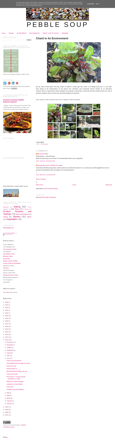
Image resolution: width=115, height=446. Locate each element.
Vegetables (11, 219)
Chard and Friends (12, 374)
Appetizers (6, 207)
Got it (97, 4)
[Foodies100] (7, 234)
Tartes (29, 217)
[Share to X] (40, 142)
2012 (7, 337)
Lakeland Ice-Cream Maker (14, 384)
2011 (6, 340)
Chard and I (9, 387)
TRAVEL (11, 33)
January (9, 403)
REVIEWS (65, 33)
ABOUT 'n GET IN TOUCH (51, 33)
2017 (7, 323)
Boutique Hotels (8, 256)
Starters (17, 216)
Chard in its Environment (13, 360)
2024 (7, 305)
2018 (7, 321)
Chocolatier (6, 258)
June (8, 358)
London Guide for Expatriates (12, 263)
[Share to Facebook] (41, 142)
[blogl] (5, 437)
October (9, 347)
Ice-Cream (26, 209)
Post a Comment (41, 179)
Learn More (90, 4)
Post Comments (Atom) (51, 188)
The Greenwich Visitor (9, 249)
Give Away (15, 209)
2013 (7, 334)
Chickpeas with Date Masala (15, 389)
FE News (6, 268)
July (8, 355)
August (9, 353)
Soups (5, 217)
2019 (7, 318)
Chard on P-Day (11, 366)
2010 (7, 407)
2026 (7, 302)
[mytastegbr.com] (8, 227)
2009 (7, 409)
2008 (7, 412)
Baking (17, 207)
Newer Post (39, 185)
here (7, 292)
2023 (7, 307)
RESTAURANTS (34, 33)
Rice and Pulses (22, 214)
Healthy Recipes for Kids (10, 275)
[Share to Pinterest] (43, 142)
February (9, 401)
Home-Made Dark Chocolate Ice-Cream (18, 363)
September (10, 350)
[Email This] (37, 142)
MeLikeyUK (41, 154)
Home (3, 33)
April (8, 395)
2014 (7, 332)
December (10, 342)
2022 (7, 310)
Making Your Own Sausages (14, 381)
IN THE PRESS (21, 33)
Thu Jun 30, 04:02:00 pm (45, 161)
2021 (7, 313)
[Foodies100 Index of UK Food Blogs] (10, 233)
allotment (44, 144)
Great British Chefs (8, 254)
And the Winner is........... (13, 368)
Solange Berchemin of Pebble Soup (48, 165)
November (10, 345)
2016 (7, 326)
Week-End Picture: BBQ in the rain (16, 371)
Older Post (109, 185)
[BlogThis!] (38, 142)
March (9, 398)
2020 (7, 315)
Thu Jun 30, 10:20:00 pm (45, 174)
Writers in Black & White (10, 261)
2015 (7, 329)
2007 (7, 415)
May (8, 393)
